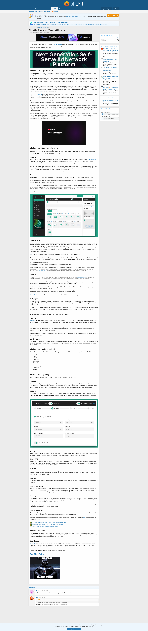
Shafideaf (38, 590)
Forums (37, 9)
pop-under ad (92, 159)
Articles (54, 9)
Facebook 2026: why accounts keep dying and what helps (110, 59)
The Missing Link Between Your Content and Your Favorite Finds (110, 69)
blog (84, 517)
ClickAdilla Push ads (35, 295)
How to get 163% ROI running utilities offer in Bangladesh (47, 524)
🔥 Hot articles (55, 11)
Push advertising (81, 277)
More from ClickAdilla (107, 98)
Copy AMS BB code (105, 116)
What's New (46, 9)
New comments (39, 11)
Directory (61, 9)
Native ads (33, 320)
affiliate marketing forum (73, 16)
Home (31, 9)
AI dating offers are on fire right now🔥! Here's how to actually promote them (110, 87)
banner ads (39, 179)
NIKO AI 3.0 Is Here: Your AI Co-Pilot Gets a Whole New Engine (110, 78)
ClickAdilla (32, 32)
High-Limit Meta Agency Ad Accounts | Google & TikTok (51, 22)
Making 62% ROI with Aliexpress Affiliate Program (45, 526)
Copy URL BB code (105, 112)
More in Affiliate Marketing (109, 46)
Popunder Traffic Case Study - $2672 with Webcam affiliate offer (49, 522)
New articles (31, 11)
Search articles (47, 11)
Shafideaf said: (40, 599)
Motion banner (42, 270)
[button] (40, 8)
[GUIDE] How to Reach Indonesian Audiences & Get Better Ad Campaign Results (110, 50)
